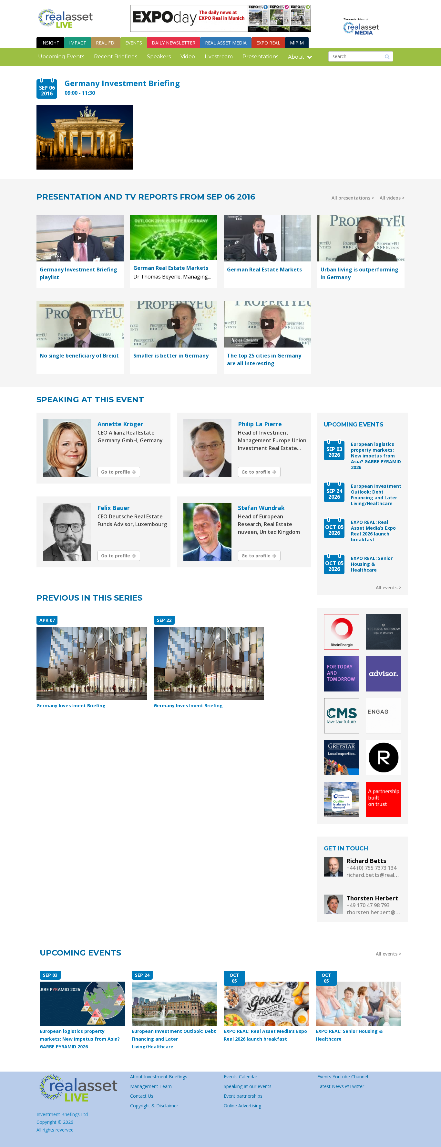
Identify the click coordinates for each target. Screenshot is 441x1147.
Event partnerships (243, 1096)
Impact (77, 43)
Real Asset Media (226, 43)
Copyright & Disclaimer (154, 1106)
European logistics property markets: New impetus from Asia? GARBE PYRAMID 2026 (376, 455)
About (296, 57)
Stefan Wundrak (261, 508)
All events (386, 587)
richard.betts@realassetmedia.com (373, 874)
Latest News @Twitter (340, 1086)
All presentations (351, 198)
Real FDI (106, 43)
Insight (50, 43)
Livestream (219, 57)
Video (187, 57)
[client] (341, 632)
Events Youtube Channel (342, 1076)
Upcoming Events (61, 57)
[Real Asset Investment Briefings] (65, 18)
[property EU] (80, 1088)
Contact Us (141, 1096)
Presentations (260, 57)
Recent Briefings (115, 57)
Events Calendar (240, 1076)
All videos (390, 198)
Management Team (151, 1086)
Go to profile (115, 472)
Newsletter (173, 43)
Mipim (297, 43)
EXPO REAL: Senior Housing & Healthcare (372, 564)
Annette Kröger (120, 424)
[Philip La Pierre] (207, 448)
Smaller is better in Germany (171, 355)
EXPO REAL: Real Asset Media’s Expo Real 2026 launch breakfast (373, 531)
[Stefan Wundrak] (207, 532)
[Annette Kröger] (67, 448)
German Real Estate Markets (170, 267)
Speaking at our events (248, 1086)
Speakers (159, 57)
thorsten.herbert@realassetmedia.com (373, 912)
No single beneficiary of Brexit (79, 355)
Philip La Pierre (260, 424)
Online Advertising (242, 1106)
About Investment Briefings (158, 1076)
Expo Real (268, 43)
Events (133, 43)
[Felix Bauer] (67, 532)
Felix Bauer (113, 508)
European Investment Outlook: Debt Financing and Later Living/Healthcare (376, 494)
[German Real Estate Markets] (173, 237)
